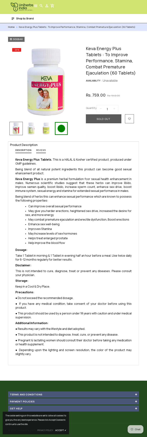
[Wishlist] (129, 118)
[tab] (23, 151)
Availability (93, 80)
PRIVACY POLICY (45, 430)
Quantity (91, 108)
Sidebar (18, 39)
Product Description (23, 145)
